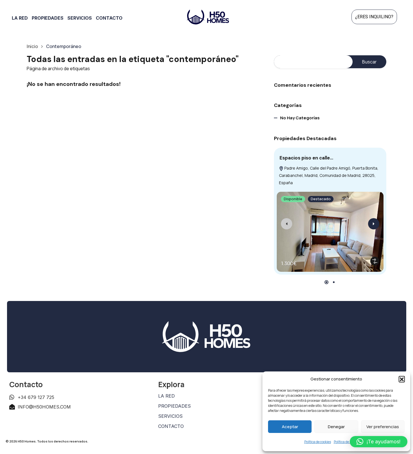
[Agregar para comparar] (374, 261)
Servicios (79, 18)
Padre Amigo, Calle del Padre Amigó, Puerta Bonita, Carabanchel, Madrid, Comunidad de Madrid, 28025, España (328, 175)
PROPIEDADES (174, 406)
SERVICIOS (170, 416)
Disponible (293, 198)
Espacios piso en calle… (306, 158)
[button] (402, 379)
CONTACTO (171, 426)
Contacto (109, 18)
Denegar (336, 427)
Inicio (32, 46)
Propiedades (47, 18)
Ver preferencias (382, 427)
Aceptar (290, 427)
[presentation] (286, 223)
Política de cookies (317, 441)
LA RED (166, 396)
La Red (20, 18)
